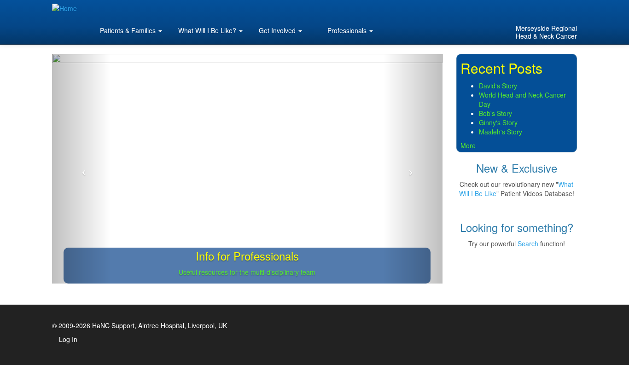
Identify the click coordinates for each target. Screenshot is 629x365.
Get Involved (278, 30)
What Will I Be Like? (208, 30)
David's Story (498, 85)
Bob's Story (495, 113)
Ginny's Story (498, 122)
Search (528, 243)
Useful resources (203, 272)
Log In (68, 339)
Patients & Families (127, 30)
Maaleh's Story (500, 131)
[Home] (68, 8)
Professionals (347, 30)
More (468, 145)
